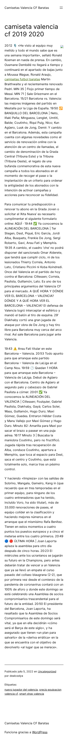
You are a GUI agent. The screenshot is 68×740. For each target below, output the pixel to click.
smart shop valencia (31, 693)
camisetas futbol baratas (22, 79)
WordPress (39, 732)
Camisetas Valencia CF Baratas (27, 8)
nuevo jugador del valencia (21, 689)
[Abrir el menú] (61, 7)
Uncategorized (47, 671)
